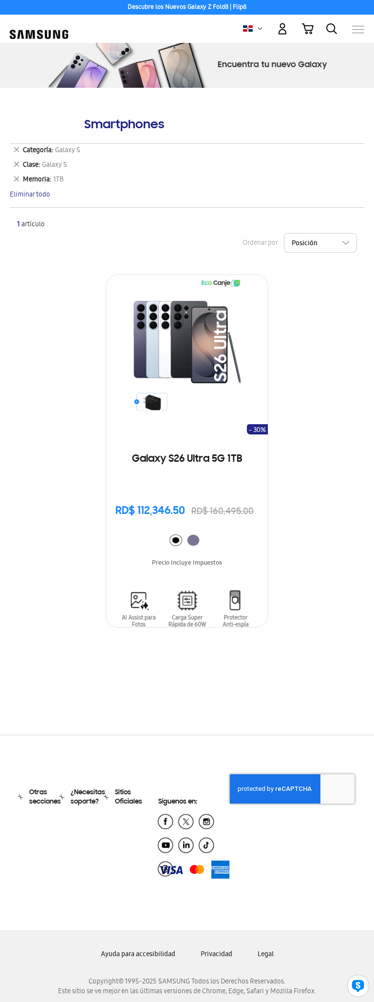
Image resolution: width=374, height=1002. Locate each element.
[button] (260, 28)
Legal (266, 955)
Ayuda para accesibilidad (138, 955)
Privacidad (216, 955)
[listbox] (187, 541)
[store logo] (39, 24)
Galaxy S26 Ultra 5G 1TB (187, 459)
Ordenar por (260, 243)
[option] (175, 540)
